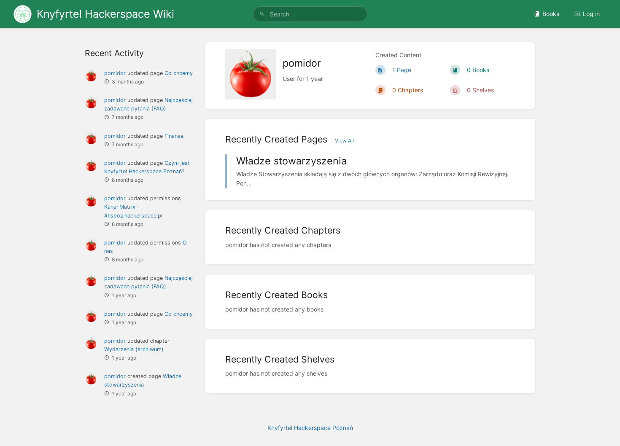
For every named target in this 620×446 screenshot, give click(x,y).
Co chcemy (178, 73)
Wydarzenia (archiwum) (134, 349)
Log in (591, 13)
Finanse (173, 136)
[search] (310, 14)
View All (344, 140)
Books (550, 13)
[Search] (262, 14)
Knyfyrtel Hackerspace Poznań (310, 427)
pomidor (115, 73)
